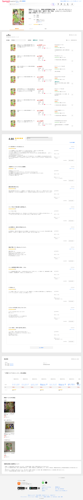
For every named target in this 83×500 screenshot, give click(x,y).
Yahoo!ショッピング (31, 495)
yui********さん (72, 188)
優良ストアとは (44, 488)
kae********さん (72, 168)
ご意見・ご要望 (60, 496)
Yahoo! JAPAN (63, 1)
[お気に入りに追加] (72, 50)
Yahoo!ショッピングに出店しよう (72, 1)
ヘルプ (80, 1)
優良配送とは (57, 487)
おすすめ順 (72, 142)
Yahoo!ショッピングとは (46, 487)
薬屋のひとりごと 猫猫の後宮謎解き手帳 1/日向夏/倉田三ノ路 (26, 56)
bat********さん (72, 269)
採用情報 (48, 496)
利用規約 (36, 496)
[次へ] (78, 383)
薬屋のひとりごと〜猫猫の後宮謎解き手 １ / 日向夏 (26, 111)
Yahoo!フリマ (52, 495)
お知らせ (43, 490)
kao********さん (72, 208)
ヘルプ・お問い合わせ (53, 496)
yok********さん (72, 329)
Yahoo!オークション (45, 495)
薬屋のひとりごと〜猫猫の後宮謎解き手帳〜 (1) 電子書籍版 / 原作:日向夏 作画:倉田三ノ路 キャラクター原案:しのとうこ (26, 46)
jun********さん (72, 289)
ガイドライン (41, 496)
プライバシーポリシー (23, 496)
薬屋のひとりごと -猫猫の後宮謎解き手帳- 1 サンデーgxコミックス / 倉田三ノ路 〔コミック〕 (26, 121)
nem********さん (71, 148)
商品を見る (11, 365)
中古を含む (41, 40)
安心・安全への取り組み (59, 488)
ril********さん (72, 309)
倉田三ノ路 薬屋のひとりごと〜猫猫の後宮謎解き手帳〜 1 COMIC (26, 67)
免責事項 (45, 496)
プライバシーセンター (31, 496)
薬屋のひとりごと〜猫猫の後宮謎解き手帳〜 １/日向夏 (26, 77)
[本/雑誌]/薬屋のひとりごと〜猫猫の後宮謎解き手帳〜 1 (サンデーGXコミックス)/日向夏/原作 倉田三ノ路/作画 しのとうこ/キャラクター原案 (26, 90)
